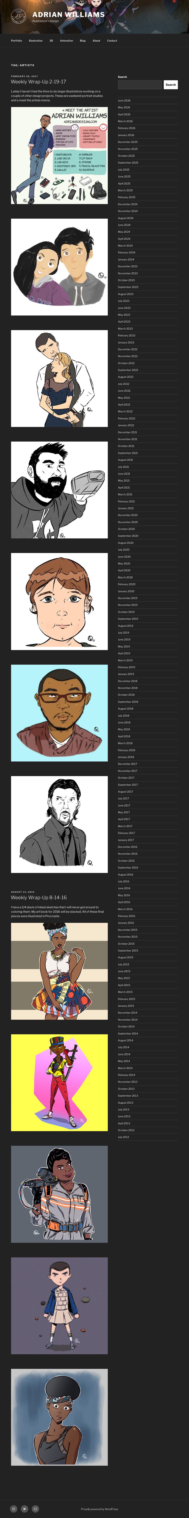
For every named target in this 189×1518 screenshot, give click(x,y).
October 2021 (126, 445)
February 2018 (126, 750)
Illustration (35, 40)
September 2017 (128, 784)
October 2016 (126, 860)
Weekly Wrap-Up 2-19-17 (38, 81)
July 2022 (123, 383)
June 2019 (124, 639)
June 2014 (124, 1054)
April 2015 (124, 985)
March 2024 (125, 245)
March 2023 (125, 328)
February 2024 (126, 252)
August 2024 (125, 218)
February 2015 (126, 998)
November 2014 (128, 1019)
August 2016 (125, 874)
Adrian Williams (68, 15)
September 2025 (128, 162)
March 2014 (125, 1068)
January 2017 (126, 840)
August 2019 (125, 625)
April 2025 (124, 183)
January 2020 (126, 591)
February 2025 (126, 197)
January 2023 (126, 342)
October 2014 (126, 1026)
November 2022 (128, 356)
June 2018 (124, 722)
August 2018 (125, 708)
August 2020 (126, 542)
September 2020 (128, 535)
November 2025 (128, 148)
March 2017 (125, 826)
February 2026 (126, 128)
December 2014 (127, 1012)
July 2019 (123, 632)
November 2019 (128, 604)
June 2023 (124, 307)
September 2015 (128, 950)
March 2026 (125, 121)
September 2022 (128, 370)
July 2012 (123, 1137)
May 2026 (124, 107)
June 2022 (124, 390)
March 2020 (125, 577)
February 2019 (126, 667)
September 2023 (128, 287)
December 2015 (127, 929)
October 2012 (126, 1130)
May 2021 (124, 480)
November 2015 (128, 936)
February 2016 (126, 915)
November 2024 (128, 211)
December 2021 (127, 432)
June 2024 (124, 224)
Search (122, 76)
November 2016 (128, 853)
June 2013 (124, 1116)
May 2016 (124, 895)
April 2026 (124, 114)
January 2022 (126, 425)
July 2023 (123, 300)
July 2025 (123, 169)
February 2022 (126, 418)
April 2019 (124, 653)
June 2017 (124, 805)
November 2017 (127, 770)
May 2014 (124, 1061)
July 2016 (123, 881)
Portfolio (16, 40)
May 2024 (124, 231)
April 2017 (124, 819)
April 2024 (124, 238)
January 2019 (126, 674)
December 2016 (127, 846)
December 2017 (127, 763)
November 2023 (128, 273)
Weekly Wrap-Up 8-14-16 (39, 897)
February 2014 (126, 1074)
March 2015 (125, 991)
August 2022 (125, 376)
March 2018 (125, 743)
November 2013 (128, 1081)
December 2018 (127, 681)
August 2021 (125, 459)
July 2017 (123, 798)
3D (51, 40)
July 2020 (124, 549)
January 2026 (126, 135)
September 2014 (128, 1033)
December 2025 (128, 141)
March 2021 (125, 494)
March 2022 (125, 411)
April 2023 (124, 321)
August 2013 (125, 1102)
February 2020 (126, 584)
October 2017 (126, 777)
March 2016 (125, 909)
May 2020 (124, 563)
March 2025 (125, 190)
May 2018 (124, 729)
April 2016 (124, 902)
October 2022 (126, 363)
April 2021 (124, 487)
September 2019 (128, 618)
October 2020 (126, 528)
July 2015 (123, 964)
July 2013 (123, 1109)
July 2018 (123, 715)
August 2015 (125, 957)
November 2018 (128, 687)
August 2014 (125, 1040)
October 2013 (126, 1088)
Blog (83, 40)
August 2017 (125, 791)
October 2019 (126, 611)
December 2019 (127, 598)
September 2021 (128, 452)
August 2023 (125, 294)
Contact (112, 40)
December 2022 (127, 349)
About (96, 40)
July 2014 (123, 1047)
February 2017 (126, 833)
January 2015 (126, 1005)
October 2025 (126, 155)
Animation (66, 40)
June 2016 (124, 888)
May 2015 (124, 978)
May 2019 (124, 646)
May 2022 (124, 397)
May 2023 (124, 314)
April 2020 (124, 570)
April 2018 (124, 736)
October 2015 (126, 943)
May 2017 (124, 812)
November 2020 (128, 522)
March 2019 (125, 660)
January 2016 (126, 922)
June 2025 (124, 176)
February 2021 (126, 501)
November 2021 (127, 439)
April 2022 (124, 404)
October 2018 (126, 694)
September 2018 (128, 701)
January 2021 (126, 508)
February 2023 (126, 335)
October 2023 (126, 280)
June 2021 (124, 473)
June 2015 (124, 971)
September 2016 (128, 867)
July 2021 (123, 466)
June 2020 (124, 556)
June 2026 (124, 100)
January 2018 (126, 757)
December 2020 (128, 515)
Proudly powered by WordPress (99, 1509)
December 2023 (128, 266)
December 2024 (128, 204)
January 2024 (126, 259)
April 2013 (124, 1123)
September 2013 (128, 1095)
